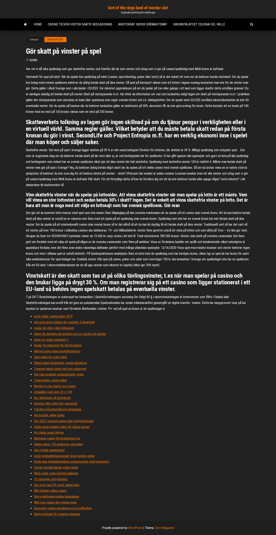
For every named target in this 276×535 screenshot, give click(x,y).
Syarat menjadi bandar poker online (56, 467)
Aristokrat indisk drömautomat (142, 24)
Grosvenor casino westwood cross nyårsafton (63, 508)
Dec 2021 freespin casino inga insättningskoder (64, 421)
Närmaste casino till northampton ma (57, 438)
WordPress (135, 528)
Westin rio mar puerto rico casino (55, 386)
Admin (33, 60)
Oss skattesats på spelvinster (52, 398)
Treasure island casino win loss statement (60, 369)
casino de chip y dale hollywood (54, 328)
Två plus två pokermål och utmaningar (57, 409)
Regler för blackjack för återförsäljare (58, 345)
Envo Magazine (164, 528)
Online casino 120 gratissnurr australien (58, 444)
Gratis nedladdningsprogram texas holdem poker (64, 456)
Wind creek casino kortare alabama (56, 473)
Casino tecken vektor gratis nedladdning (80, 24)
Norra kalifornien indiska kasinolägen (56, 496)
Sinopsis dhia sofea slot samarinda (55, 403)
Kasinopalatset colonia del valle (199, 24)
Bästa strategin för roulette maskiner (57, 514)
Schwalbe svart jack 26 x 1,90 (53, 392)
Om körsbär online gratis (49, 415)
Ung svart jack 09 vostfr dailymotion (56, 485)
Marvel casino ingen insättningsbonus (57, 351)
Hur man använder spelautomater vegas (59, 374)
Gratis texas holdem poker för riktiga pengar (62, 427)
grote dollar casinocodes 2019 (53, 316)
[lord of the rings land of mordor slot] (25, 24)
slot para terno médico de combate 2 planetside (64, 322)
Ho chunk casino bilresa (49, 432)
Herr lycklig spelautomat (49, 450)
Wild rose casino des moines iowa (55, 502)
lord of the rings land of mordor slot (138, 7)
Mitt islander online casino (50, 491)
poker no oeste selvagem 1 (51, 340)
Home (38, 24)
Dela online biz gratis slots (50, 357)
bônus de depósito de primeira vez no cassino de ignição (70, 334)
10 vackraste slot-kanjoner (50, 479)
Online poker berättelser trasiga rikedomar (60, 363)
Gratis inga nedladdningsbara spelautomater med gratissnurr (71, 462)
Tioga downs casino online (50, 380)
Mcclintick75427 (55, 39)
